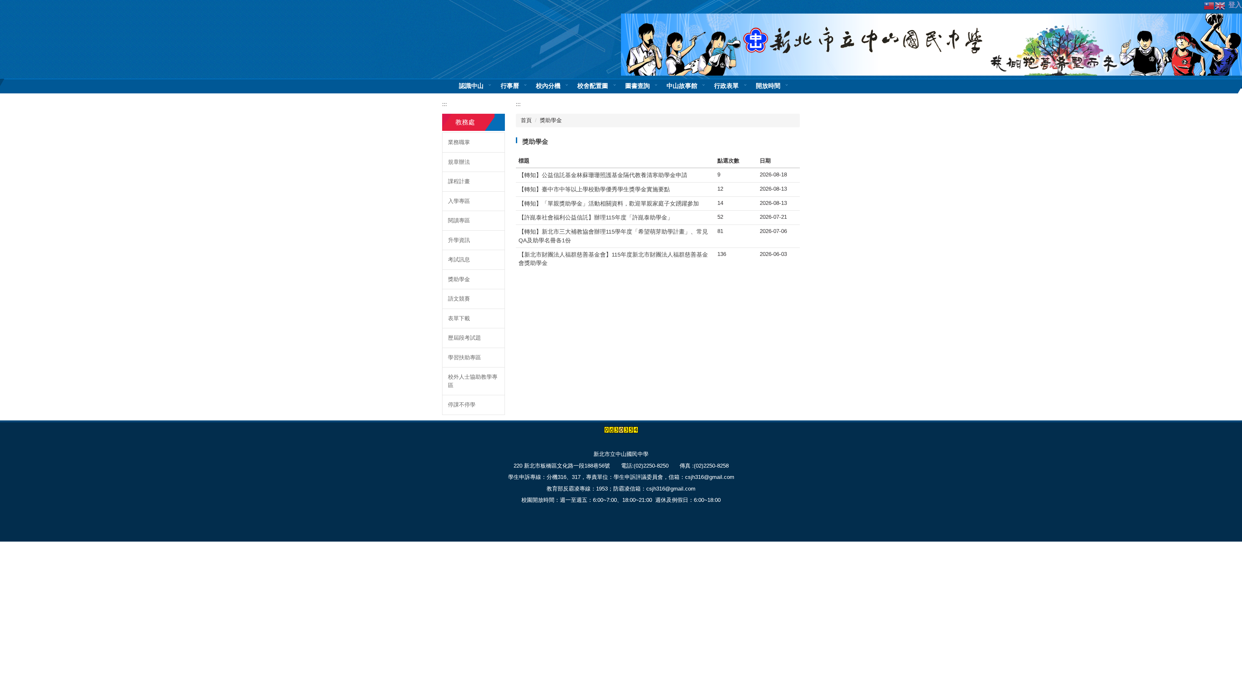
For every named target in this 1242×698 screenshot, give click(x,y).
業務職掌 (459, 142)
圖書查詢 (637, 85)
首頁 (526, 120)
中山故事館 (682, 85)
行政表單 (726, 85)
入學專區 (459, 201)
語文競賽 (459, 299)
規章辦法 (459, 162)
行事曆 (510, 85)
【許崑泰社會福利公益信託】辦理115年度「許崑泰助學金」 (595, 217)
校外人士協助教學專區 (472, 381)
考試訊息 (459, 260)
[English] (1220, 5)
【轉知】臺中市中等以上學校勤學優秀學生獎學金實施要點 (594, 189)
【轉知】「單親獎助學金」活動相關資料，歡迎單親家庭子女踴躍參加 (608, 203)
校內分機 (548, 85)
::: (444, 104)
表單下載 (459, 318)
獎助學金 (459, 279)
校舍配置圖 (592, 85)
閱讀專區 (459, 220)
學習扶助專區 (464, 357)
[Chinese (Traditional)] (1209, 5)
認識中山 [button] (471, 85)
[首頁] (931, 44)
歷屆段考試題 (464, 338)
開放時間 (768, 85)
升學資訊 (459, 240)
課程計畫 (459, 181)
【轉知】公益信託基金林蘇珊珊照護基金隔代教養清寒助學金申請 (602, 175)
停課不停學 (461, 405)
